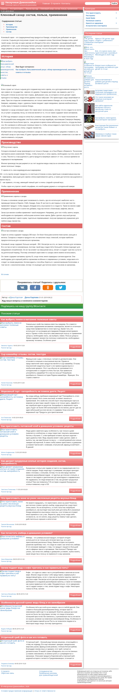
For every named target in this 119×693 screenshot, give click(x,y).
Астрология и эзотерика (96, 26)
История (9, 25)
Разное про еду (6, 348)
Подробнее (75, 347)
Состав (8, 32)
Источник (5, 274)
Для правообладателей (48, 675)
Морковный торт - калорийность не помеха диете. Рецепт (33, 391)
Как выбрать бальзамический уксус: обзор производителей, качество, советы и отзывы (46, 71)
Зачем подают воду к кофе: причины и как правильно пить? (34, 567)
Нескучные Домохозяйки (20, 2)
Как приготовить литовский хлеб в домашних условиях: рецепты (37, 426)
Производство (11, 27)
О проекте (55, 3)
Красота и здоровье (94, 23)
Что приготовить (93, 13)
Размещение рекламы (48, 673)
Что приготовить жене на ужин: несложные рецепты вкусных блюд (38, 498)
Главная (46, 3)
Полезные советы (93, 20)
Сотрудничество (45, 671)
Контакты (65, 3)
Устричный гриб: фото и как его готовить (24, 637)
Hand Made (90, 18)
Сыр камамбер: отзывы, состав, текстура (23, 354)
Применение (11, 29)
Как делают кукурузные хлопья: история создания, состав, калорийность (33, 462)
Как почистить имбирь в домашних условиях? (27, 533)
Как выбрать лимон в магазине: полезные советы (28, 319)
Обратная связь (7, 673)
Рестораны (90, 15)
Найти (114, 3)
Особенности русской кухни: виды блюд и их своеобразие (33, 602)
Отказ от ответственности (44, 691)
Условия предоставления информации (16, 691)
